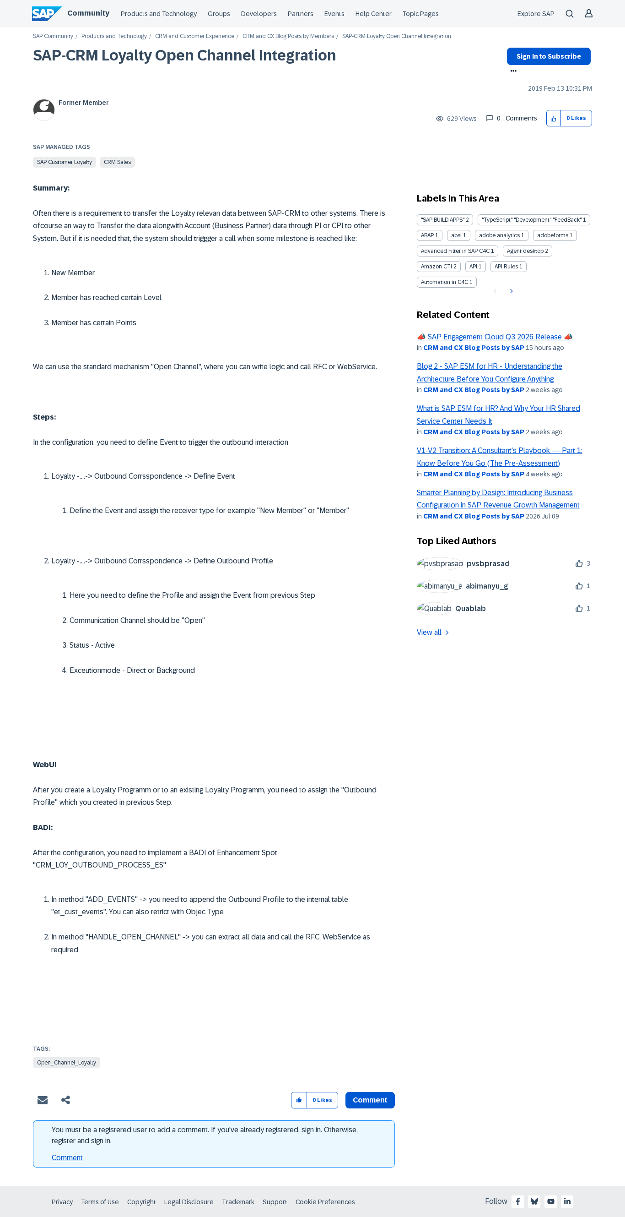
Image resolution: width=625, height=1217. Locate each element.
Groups (219, 13)
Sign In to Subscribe (549, 56)
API (473, 266)
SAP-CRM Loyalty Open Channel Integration (184, 55)
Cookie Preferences (325, 1202)
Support (275, 1202)
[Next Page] (510, 291)
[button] (554, 118)
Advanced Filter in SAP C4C (455, 251)
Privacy (62, 1202)
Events (334, 13)
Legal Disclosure (189, 1202)
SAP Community (53, 36)
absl (456, 235)
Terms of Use (100, 1202)
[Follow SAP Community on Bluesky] (534, 1201)
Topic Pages (421, 13)
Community (88, 13)
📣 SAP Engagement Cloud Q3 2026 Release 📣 (495, 337)
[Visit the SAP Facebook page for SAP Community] (518, 1201)
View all (429, 632)
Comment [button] (370, 1100)
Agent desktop (525, 251)
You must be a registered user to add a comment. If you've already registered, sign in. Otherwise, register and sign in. (205, 1135)
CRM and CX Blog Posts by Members (288, 36)
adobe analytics (499, 235)
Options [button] (512, 71)
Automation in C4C (444, 282)
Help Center (374, 13)
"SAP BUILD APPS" (442, 220)
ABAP (427, 235)
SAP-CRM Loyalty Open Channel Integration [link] (396, 36)
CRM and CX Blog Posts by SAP (473, 347)
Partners (300, 13)
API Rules (506, 266)
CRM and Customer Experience (194, 36)
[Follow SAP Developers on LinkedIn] (567, 1201)
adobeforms (552, 235)
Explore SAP (536, 13)
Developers (259, 13)
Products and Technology (159, 13)
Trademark (238, 1202)
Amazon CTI (436, 266)
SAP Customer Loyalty (64, 162)
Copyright (141, 1202)
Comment (67, 1158)
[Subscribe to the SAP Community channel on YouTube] (551, 1201)
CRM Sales (117, 162)
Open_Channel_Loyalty (66, 1062)
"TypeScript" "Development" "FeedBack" (532, 220)
